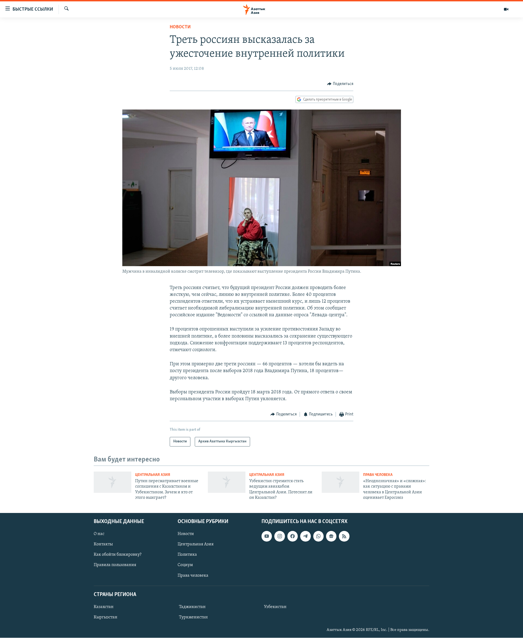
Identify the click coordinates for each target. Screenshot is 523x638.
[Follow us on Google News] (331, 536)
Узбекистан (275, 607)
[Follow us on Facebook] (292, 536)
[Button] (340, 83)
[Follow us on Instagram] (279, 536)
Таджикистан (192, 607)
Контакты (103, 544)
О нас (99, 534)
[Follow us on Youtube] (267, 536)
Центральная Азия (152, 475)
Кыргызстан (105, 617)
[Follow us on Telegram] (305, 536)
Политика (187, 555)
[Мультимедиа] (506, 9)
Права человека (378, 475)
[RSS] (344, 536)
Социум (185, 565)
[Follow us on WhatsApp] (318, 536)
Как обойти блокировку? (117, 555)
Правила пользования (115, 565)
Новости (180, 27)
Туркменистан (193, 617)
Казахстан (104, 607)
